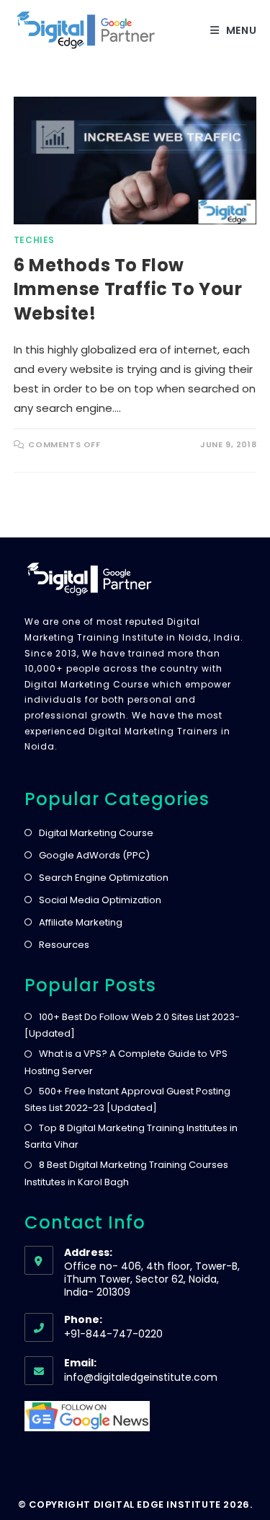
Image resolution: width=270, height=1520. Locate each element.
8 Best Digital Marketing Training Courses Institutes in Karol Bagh (126, 1173)
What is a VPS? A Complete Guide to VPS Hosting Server (126, 1062)
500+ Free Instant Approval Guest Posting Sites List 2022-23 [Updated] (127, 1099)
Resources (64, 945)
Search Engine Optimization (103, 877)
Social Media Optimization (100, 900)
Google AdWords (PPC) (94, 855)
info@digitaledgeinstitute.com (140, 1377)
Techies (34, 240)
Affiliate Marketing (80, 922)
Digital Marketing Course (96, 833)
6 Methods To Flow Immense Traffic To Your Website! (128, 289)
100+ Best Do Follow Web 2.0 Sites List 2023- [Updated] (132, 1025)
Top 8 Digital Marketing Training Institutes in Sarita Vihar (131, 1136)
